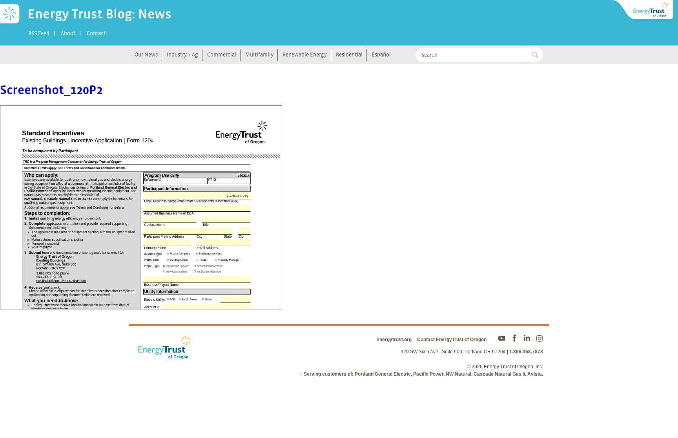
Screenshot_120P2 (51, 90)
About (68, 33)
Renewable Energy (304, 54)
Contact (96, 33)
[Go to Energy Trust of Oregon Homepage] (642, 10)
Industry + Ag (182, 54)
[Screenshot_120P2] (141, 304)
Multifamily (259, 54)
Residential (349, 54)
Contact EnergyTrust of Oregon (452, 339)
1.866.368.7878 (526, 351)
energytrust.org (394, 339)
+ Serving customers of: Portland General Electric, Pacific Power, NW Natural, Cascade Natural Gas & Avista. (421, 374)
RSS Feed (38, 33)
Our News (146, 54)
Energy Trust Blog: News (99, 13)
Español (381, 54)
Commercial (221, 54)
